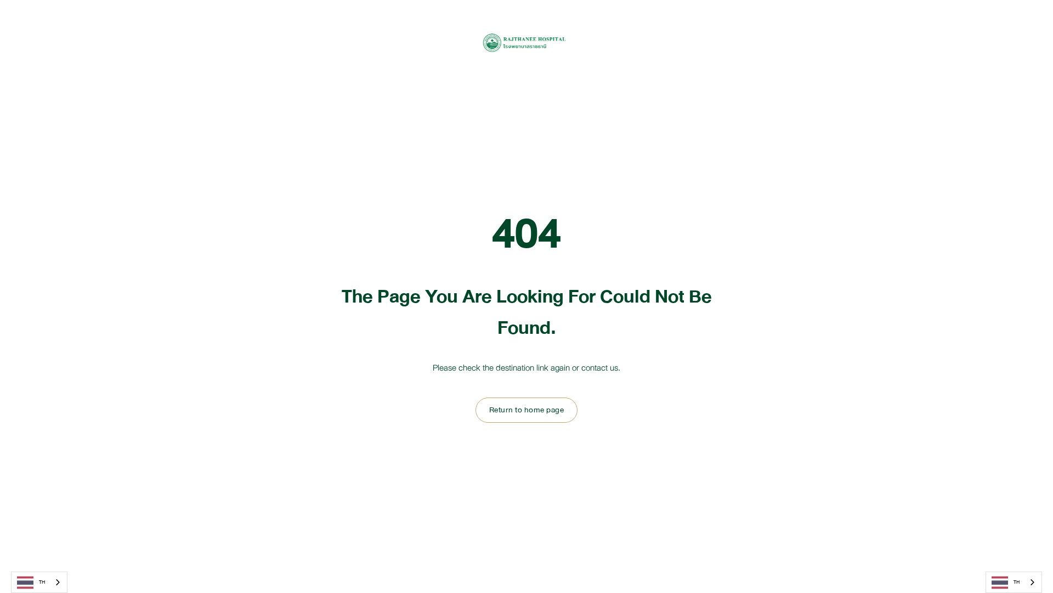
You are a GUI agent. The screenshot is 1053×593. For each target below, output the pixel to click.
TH (42, 582)
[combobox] (39, 582)
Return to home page (526, 410)
